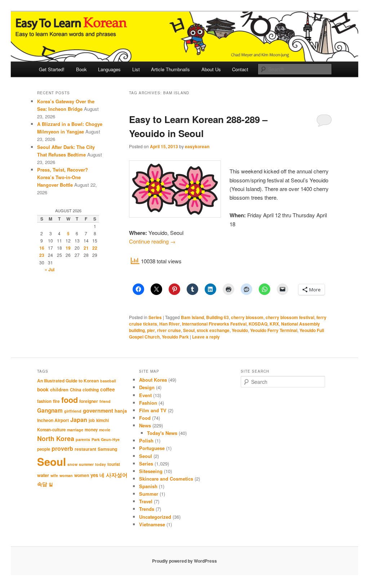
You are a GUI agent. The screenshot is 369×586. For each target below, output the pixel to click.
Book (81, 69)
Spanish (148, 486)
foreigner (88, 401)
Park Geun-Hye (106, 439)
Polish (146, 440)
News (145, 425)
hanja (121, 411)
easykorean (197, 146)
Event (145, 395)
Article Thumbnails (170, 69)
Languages (109, 69)
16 (41, 248)
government (98, 410)
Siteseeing (151, 471)
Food (145, 417)
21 (86, 248)
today (100, 464)
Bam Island (192, 317)
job (92, 420)
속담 (42, 483)
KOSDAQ (258, 324)
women (81, 475)
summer (86, 464)
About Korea (153, 379)
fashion (44, 401)
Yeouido (240, 330)
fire (56, 401)
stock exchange (213, 330)
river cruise (169, 330)
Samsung (107, 449)
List (136, 69)
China (75, 390)
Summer (148, 493)
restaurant (85, 449)
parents (83, 439)
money (91, 430)
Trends (146, 508)
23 (41, 255)
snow (72, 464)
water (43, 475)
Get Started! (52, 69)
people (43, 449)
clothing (91, 389)
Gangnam (50, 410)
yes (94, 475)
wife (54, 475)
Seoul (189, 330)
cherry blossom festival (290, 317)
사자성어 (117, 475)
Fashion (148, 402)
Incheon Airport (53, 420)
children (59, 389)
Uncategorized (155, 516)
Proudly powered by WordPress (184, 561)
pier (151, 330)
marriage (75, 429)
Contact (240, 69)
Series (155, 317)
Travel (145, 501)
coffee (107, 389)
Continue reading (152, 241)
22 (94, 248)
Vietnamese (152, 524)
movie (104, 429)
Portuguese (152, 448)
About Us (211, 69)
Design (147, 387)
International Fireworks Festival (214, 324)
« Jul (49, 269)
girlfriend (72, 411)
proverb (62, 448)
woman (66, 475)
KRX (274, 324)
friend (105, 401)
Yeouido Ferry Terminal (273, 330)
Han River (169, 324)
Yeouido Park (175, 336)
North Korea (55, 438)
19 (68, 248)
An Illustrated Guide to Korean (68, 380)
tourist (113, 464)
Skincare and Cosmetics (166, 478)
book (43, 389)
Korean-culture (51, 430)
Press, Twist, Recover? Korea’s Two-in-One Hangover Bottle (62, 177)
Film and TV (152, 410)
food (69, 399)
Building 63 (217, 317)
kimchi (102, 420)
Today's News (162, 433)
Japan (78, 419)
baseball (108, 380)
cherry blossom (247, 317)
